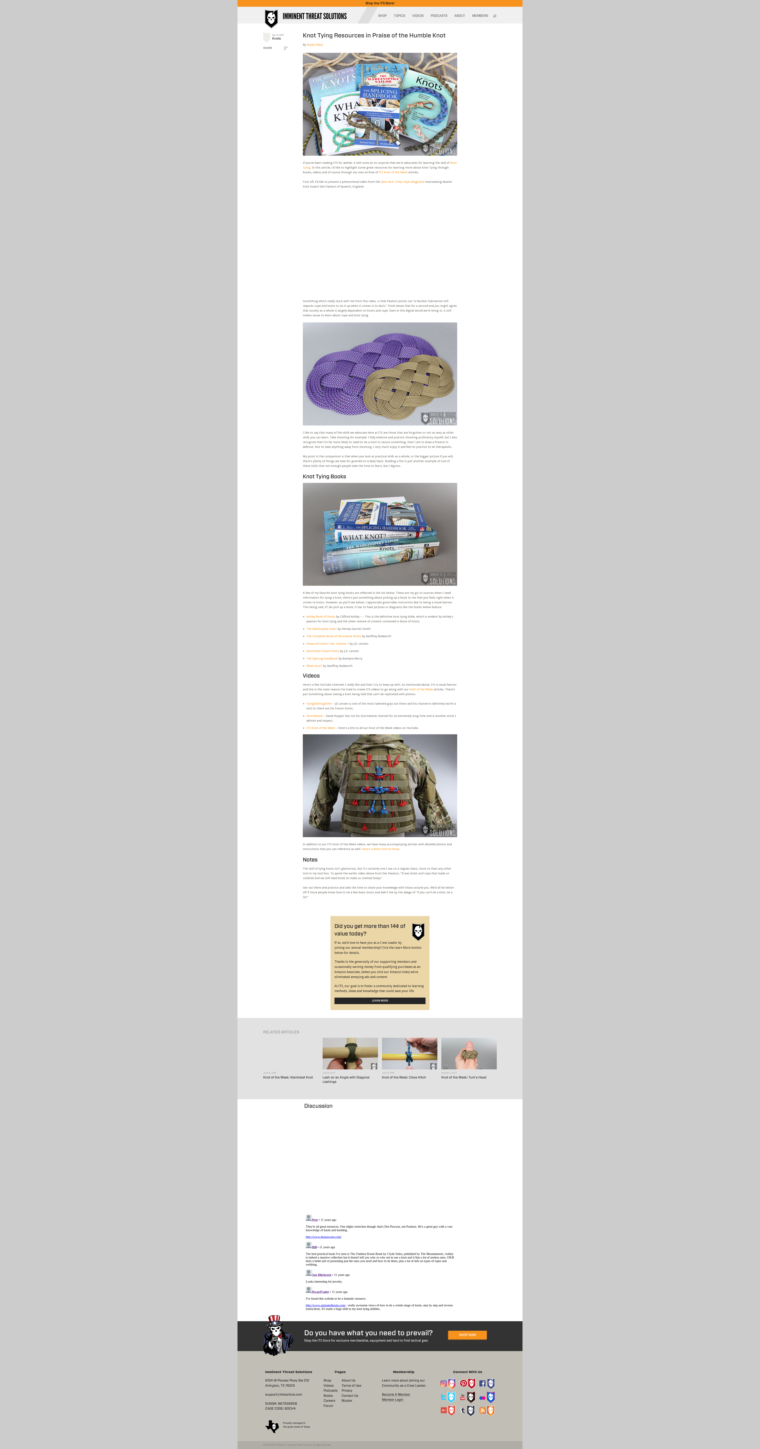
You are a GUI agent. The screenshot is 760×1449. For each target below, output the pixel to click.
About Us (348, 1380)
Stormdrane (314, 716)
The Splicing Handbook (322, 658)
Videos (329, 1385)
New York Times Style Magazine (402, 182)
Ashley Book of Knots (320, 616)
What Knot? (314, 666)
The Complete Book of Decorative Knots (333, 636)
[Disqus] (380, 1159)
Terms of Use (351, 1385)
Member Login (392, 1399)
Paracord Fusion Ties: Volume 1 (327, 643)
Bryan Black (315, 44)
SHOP (382, 15)
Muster (347, 1400)
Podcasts (331, 1390)
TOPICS (399, 15)
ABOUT (459, 15)
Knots (276, 38)
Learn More (380, 1001)
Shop (327, 1380)
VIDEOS (418, 15)
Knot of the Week (421, 689)
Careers (329, 1400)
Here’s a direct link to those (380, 849)
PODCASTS (439, 15)
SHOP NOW (467, 1335)
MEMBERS (480, 15)
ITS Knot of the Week (393, 172)
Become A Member (396, 1394)
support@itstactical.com (283, 1394)
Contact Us (350, 1395)
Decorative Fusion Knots (322, 651)
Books (328, 1395)
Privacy (347, 1390)
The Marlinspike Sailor (321, 629)
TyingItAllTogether (319, 703)
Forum (328, 1405)
